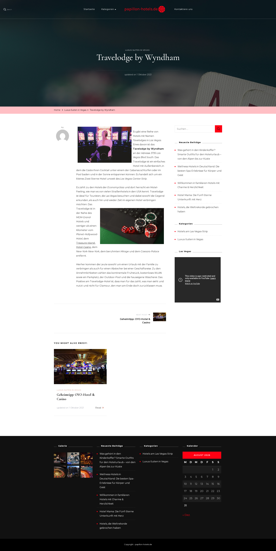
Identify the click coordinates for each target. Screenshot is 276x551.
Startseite (89, 9)
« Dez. (186, 515)
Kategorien (107, 9)
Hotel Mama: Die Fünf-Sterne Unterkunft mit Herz (117, 513)
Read (98, 407)
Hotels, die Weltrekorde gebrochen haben (113, 525)
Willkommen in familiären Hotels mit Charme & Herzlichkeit (114, 499)
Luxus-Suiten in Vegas (137, 50)
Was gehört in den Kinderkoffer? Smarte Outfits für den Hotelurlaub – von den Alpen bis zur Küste (199, 154)
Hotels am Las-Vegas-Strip (193, 231)
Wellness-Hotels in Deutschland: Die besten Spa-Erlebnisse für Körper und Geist (200, 170)
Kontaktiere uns (183, 9)
